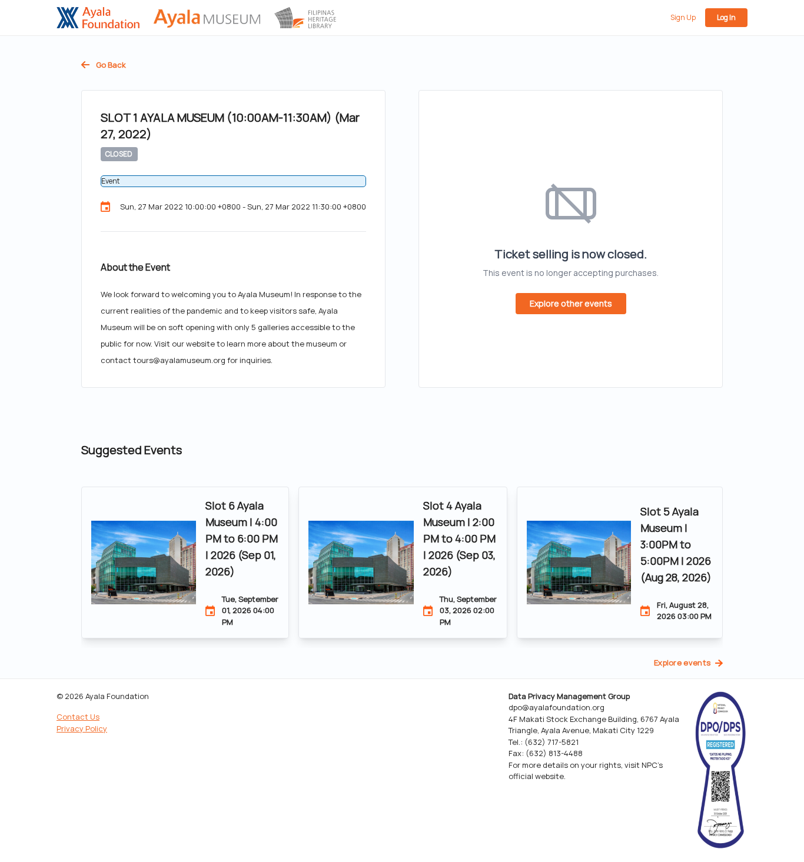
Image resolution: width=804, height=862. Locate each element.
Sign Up (683, 17)
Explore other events (571, 303)
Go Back (110, 64)
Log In (726, 17)
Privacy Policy (82, 728)
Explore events (682, 662)
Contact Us (78, 716)
